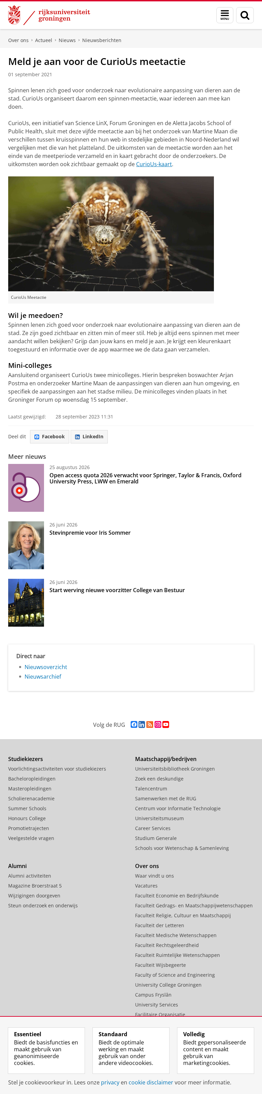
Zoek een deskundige (159, 778)
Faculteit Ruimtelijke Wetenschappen (177, 955)
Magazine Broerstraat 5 (35, 885)
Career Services (153, 828)
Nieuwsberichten (101, 40)
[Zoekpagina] (245, 15)
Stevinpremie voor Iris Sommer (90, 533)
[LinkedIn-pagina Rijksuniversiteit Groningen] (142, 724)
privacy (110, 1082)
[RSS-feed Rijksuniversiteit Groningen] (149, 724)
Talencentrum (151, 788)
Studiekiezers (25, 759)
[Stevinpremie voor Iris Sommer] (26, 545)
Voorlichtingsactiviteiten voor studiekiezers (57, 768)
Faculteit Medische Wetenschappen (176, 935)
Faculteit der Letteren (159, 925)
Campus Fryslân (153, 994)
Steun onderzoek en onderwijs (43, 905)
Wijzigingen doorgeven (34, 895)
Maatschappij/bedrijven (165, 759)
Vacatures (146, 885)
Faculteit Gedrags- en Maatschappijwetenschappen (194, 905)
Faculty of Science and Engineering (175, 975)
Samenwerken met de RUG (165, 798)
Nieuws (67, 40)
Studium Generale (156, 838)
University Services (156, 1004)
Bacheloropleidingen (32, 778)
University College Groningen (168, 985)
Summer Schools (27, 808)
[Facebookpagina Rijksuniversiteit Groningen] (134, 724)
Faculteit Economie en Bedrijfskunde (177, 895)
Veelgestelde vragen (31, 838)
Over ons (18, 40)
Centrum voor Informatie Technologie (178, 808)
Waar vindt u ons (154, 875)
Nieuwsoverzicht (46, 667)
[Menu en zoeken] (225, 15)
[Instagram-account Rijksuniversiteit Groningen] (158, 724)
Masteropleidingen (30, 788)
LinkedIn (93, 436)
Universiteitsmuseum (159, 818)
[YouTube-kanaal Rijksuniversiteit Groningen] (165, 724)
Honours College (27, 818)
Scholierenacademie (31, 798)
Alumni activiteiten (29, 875)
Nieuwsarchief (43, 676)
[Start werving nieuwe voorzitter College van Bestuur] (26, 603)
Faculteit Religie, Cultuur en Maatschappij (183, 915)
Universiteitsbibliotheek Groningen (175, 768)
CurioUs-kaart (154, 164)
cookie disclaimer (151, 1082)
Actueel (43, 40)
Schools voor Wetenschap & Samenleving (182, 848)
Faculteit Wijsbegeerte (160, 965)
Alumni (17, 866)
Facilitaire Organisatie (160, 1014)
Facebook (53, 436)
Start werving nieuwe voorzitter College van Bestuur (117, 590)
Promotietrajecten (28, 828)
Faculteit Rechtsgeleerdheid (167, 945)
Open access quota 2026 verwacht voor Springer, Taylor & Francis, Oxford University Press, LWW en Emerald (145, 478)
